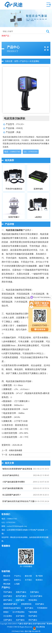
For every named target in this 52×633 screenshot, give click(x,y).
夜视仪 (6, 612)
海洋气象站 (29, 608)
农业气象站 (20, 616)
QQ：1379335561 (31, 152)
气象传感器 (32, 612)
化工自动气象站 (36, 596)
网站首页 (6, 576)
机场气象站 (39, 604)
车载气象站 (34, 592)
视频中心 (6, 580)
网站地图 (6, 584)
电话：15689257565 (12, 152)
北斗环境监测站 (18, 612)
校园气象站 (20, 600)
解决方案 (28, 576)
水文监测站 (34, 61)
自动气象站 (7, 596)
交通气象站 (7, 620)
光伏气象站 (20, 620)
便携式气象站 (21, 592)
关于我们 (28, 580)
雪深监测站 (32, 600)
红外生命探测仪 (15, 455)
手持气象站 (7, 592)
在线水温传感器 (15, 450)
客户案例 (39, 576)
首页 (16, 61)
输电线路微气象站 (10, 604)
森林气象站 (7, 600)
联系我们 (39, 580)
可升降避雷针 (42, 608)
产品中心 (24, 61)
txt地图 (17, 584)
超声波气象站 (21, 596)
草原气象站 (32, 616)
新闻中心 (17, 580)
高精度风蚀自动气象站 (12, 608)
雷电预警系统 (26, 604)
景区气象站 (32, 620)
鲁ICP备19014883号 (32, 631)
